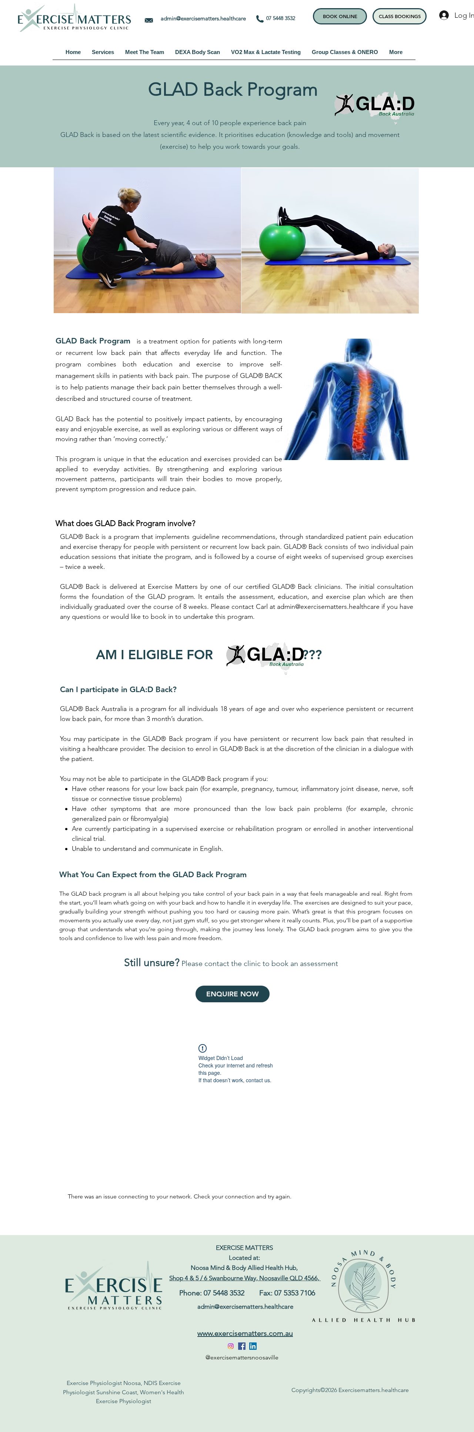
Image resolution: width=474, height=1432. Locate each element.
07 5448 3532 (283, 18)
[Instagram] (230, 1346)
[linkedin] (253, 1346)
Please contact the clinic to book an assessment (259, 963)
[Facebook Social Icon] (242, 1346)
